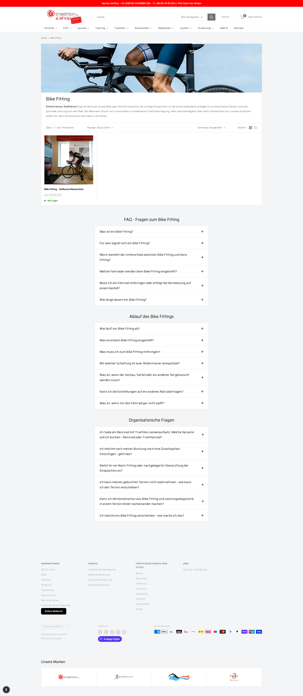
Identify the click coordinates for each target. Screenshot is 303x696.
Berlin (139, 573)
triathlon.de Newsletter (102, 570)
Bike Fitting (55, 38)
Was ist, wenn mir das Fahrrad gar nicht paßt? (132, 403)
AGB (43, 575)
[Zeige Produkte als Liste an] (255, 127)
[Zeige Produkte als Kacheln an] (250, 127)
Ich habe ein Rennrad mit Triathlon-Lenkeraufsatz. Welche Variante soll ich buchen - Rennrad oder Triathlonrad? (147, 435)
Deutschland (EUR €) (53, 626)
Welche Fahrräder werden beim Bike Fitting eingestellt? (138, 271)
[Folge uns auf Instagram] (112, 632)
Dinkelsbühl (143, 604)
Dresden (141, 599)
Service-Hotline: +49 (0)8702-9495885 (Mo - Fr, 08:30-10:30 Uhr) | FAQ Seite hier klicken (151, 3)
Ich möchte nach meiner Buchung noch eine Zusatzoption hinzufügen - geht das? (140, 451)
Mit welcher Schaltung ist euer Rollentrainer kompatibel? (140, 363)
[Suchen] (211, 17)
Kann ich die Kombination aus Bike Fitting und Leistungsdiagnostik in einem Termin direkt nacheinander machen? (147, 501)
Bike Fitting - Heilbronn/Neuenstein (63, 189)
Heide (139, 609)
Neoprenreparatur (99, 585)
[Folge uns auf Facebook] (100, 632)
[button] (6, 689)
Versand (46, 580)
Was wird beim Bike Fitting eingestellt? (127, 340)
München (141, 578)
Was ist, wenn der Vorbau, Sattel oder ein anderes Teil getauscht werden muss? (144, 377)
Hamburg (141, 583)
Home (44, 38)
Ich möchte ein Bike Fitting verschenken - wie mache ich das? (142, 515)
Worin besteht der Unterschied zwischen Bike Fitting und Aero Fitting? (143, 257)
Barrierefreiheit (50, 600)
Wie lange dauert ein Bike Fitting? (123, 299)
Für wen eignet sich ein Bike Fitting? (125, 243)
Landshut (141, 589)
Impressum (47, 590)
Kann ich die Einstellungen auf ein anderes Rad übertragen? (141, 391)
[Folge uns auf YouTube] (124, 632)
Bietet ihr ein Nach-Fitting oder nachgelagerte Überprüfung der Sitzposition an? (144, 468)
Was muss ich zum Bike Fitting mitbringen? (130, 351)
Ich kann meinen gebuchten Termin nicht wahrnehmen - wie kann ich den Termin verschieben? (145, 484)
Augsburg (141, 594)
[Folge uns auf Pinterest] (118, 632)
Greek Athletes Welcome (55, 605)
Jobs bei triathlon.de (195, 570)
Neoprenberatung (99, 575)
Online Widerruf (53, 611)
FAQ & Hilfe (48, 570)
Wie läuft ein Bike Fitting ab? (120, 328)
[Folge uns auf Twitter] (106, 632)
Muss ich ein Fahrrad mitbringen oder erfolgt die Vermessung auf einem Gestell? (145, 285)
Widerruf (46, 585)
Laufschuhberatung (100, 580)
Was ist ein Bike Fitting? (116, 231)
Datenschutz (48, 595)
